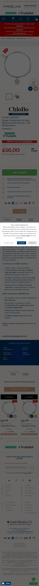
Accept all (21, 243)
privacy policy (25, 236)
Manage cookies (8, 243)
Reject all (32, 243)
